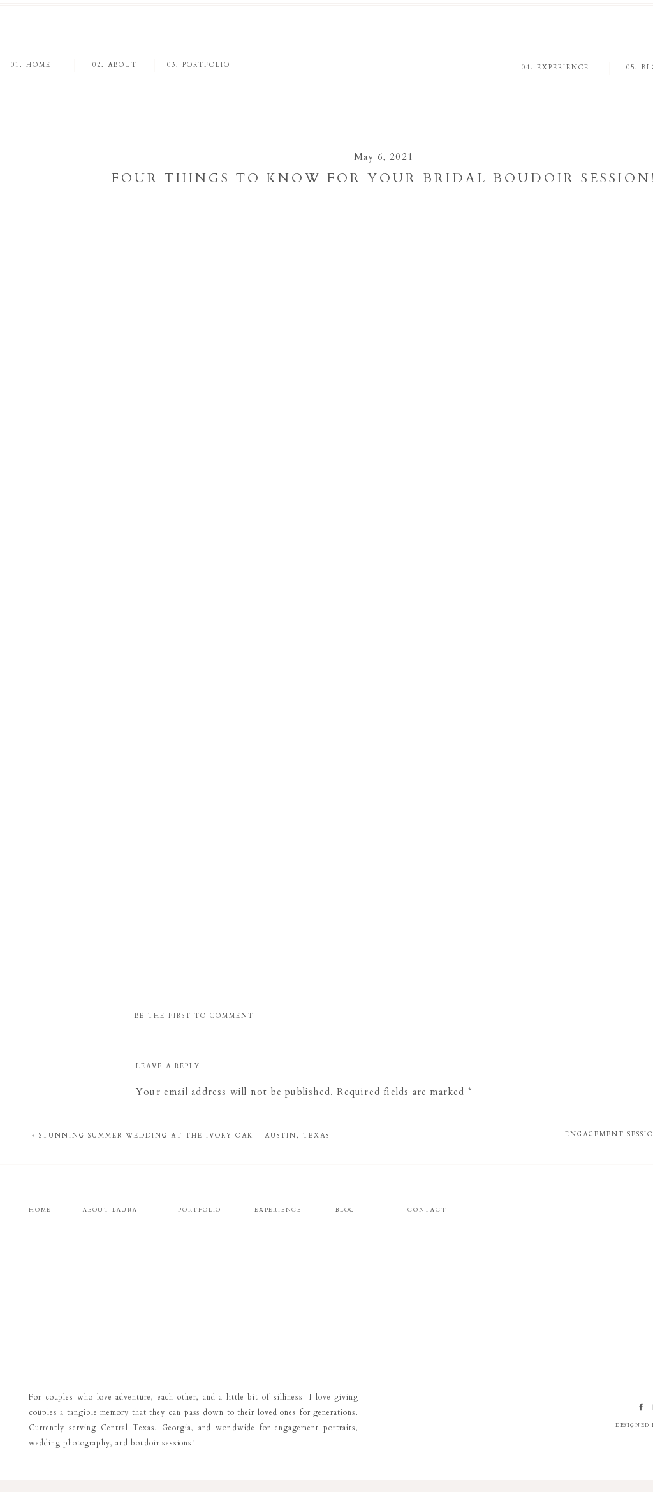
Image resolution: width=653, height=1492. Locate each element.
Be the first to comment (194, 1015)
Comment (163, 1118)
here (242, 266)
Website (155, 1373)
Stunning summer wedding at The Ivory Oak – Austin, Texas (184, 1135)
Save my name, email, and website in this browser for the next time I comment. (327, 1433)
